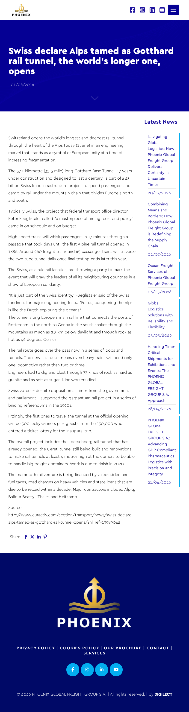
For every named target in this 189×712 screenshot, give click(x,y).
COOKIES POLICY (79, 648)
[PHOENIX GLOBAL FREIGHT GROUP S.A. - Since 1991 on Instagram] (87, 669)
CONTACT (158, 648)
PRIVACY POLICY (36, 648)
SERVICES (94, 653)
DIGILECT (163, 694)
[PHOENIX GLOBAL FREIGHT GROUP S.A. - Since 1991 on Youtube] (116, 669)
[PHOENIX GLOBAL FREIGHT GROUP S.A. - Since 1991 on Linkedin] (101, 669)
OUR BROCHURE (123, 648)
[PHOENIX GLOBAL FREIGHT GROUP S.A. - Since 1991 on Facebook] (72, 669)
